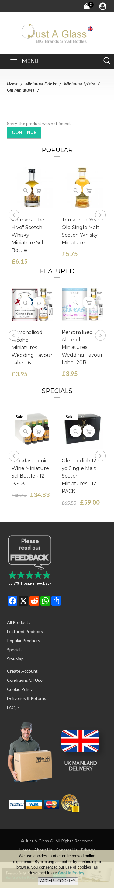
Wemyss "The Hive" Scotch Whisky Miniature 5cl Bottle (28, 235)
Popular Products (23, 640)
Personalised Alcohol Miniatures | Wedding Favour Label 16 (32, 347)
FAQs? (13, 707)
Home (12, 83)
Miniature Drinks (41, 83)
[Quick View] (25, 190)
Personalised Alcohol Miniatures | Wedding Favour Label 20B (82, 347)
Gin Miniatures (20, 89)
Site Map (15, 658)
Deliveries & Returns (26, 698)
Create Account (22, 671)
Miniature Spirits (79, 83)
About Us (43, 849)
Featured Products (25, 631)
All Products (18, 622)
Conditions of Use (25, 680)
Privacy (88, 849)
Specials (14, 649)
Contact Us (67, 849)
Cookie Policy (20, 689)
